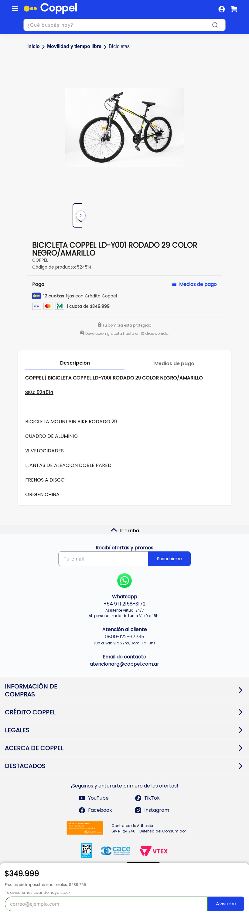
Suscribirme (169, 559)
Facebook (100, 810)
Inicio (33, 46)
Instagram (156, 810)
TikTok (152, 797)
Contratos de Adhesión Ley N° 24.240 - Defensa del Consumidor (148, 828)
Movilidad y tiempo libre (74, 46)
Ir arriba (129, 530)
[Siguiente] (81, 215)
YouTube (98, 797)
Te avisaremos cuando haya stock (37, 892)
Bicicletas (119, 46)
